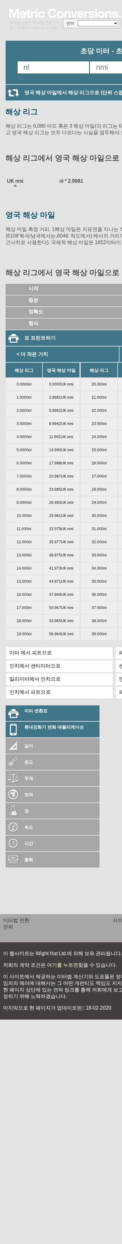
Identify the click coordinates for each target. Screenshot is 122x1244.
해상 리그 (22, 111)
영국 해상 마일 (30, 215)
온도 (28, 762)
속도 (28, 827)
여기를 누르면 (62, 965)
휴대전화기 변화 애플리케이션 (54, 727)
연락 (8, 926)
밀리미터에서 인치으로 (35, 679)
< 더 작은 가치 (32, 354)
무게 (28, 778)
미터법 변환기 (44, 22)
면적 (28, 794)
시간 (28, 843)
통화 (28, 859)
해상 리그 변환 (45, 28)
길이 (28, 745)
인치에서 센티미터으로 (35, 665)
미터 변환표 (36, 710)
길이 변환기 (19, 28)
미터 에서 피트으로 (30, 652)
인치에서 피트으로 (30, 692)
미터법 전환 (19, 22)
